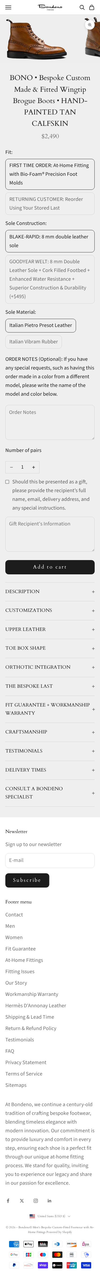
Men (10, 926)
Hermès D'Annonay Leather (35, 1005)
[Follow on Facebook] (8, 1200)
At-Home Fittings (24, 960)
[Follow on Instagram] (35, 1200)
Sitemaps (15, 1085)
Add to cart (50, 567)
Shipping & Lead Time (29, 1017)
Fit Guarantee (20, 949)
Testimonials (19, 1039)
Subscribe (27, 880)
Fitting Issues (19, 971)
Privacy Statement (25, 1062)
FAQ (9, 1051)
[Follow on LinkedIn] (49, 1200)
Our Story (16, 983)
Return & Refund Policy (30, 1028)
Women (14, 937)
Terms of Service (23, 1074)
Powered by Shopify (59, 1232)
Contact (14, 914)
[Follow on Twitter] (22, 1200)
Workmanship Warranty (31, 994)
